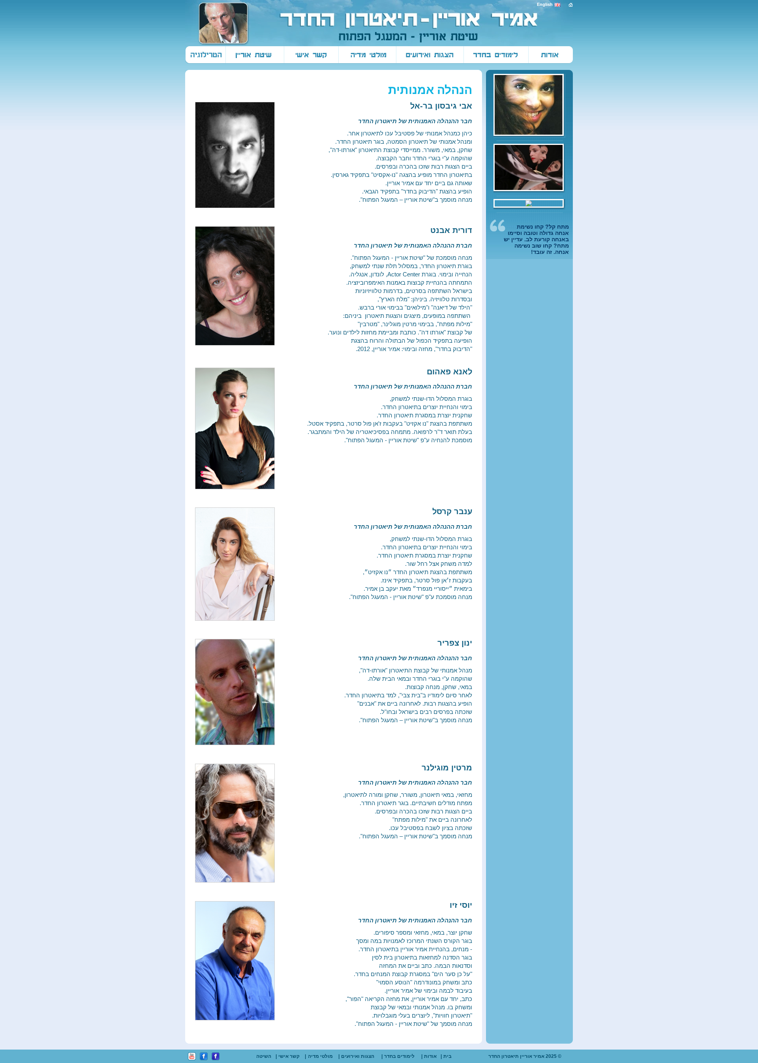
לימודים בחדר (399, 1056)
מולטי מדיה (320, 1056)
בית (447, 1056)
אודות (430, 1056)
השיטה (263, 1056)
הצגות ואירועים (357, 1056)
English (545, 4)
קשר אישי (289, 1056)
